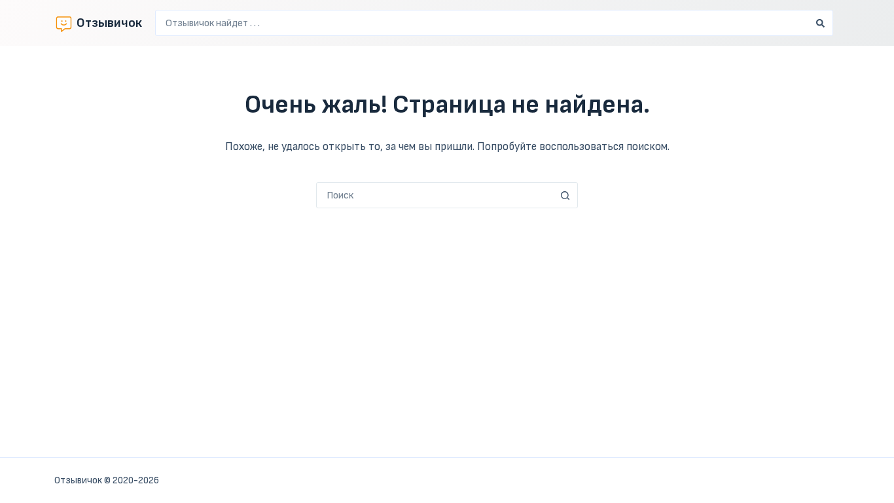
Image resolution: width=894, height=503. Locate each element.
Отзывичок (109, 23)
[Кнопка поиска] (820, 22)
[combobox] (482, 23)
